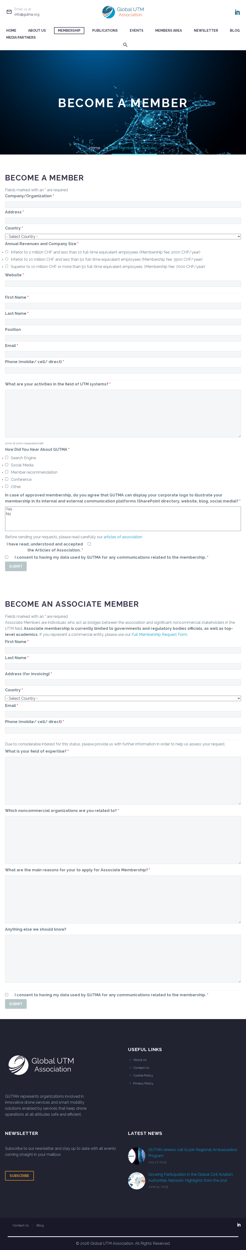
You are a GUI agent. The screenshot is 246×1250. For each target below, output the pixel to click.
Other (16, 486)
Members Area (168, 30)
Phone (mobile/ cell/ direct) (34, 361)
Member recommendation (34, 472)
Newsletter (206, 30)
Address (14, 212)
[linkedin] (239, 1224)
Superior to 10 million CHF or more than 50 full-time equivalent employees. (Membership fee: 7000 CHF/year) (108, 266)
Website (14, 275)
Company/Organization (29, 196)
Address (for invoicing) (28, 674)
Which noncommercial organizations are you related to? (62, 810)
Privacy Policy (143, 1083)
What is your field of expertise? (37, 751)
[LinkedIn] (237, 12)
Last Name (17, 313)
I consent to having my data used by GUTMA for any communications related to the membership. (111, 557)
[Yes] (123, 509)
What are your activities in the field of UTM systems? (58, 384)
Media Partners (21, 37)
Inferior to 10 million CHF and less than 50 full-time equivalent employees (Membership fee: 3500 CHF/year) (107, 259)
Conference (21, 479)
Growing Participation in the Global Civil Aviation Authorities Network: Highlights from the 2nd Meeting (190, 1180)
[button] (125, 45)
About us (139, 1060)
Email (11, 345)
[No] (123, 514)
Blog (235, 30)
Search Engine (23, 458)
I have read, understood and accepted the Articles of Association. (45, 547)
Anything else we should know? (35, 929)
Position (13, 329)
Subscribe (19, 1176)
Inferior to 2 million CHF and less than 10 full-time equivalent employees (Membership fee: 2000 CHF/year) (105, 252)
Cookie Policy (143, 1075)
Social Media (22, 465)
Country (14, 228)
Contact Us (141, 1068)
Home (11, 30)
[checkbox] (6, 457)
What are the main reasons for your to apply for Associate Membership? (77, 870)
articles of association (123, 537)
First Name (17, 297)
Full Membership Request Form (159, 634)
